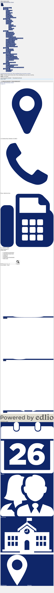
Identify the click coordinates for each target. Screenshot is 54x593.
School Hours (9, 22)
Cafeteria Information (10, 33)
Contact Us (5, 255)
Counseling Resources (10, 45)
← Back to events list (5, 81)
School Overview (9, 21)
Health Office (11, 28)
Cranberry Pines (9, 12)
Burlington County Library (11, 56)
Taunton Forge (9, 15)
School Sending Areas (10, 40)
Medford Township (10, 60)
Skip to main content (5, 1)
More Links (5, 258)
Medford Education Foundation (12, 59)
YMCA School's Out (10, 41)
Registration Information (11, 37)
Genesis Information (10, 34)
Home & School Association (12, 57)
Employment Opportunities (8, 257)
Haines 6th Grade (9, 16)
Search (2, 263)
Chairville (8, 11)
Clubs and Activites (10, 50)
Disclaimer (5, 256)
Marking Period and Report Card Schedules (15, 67)
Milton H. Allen (9, 10)
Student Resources (10, 49)
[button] (5, 9)
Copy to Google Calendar (6, 77)
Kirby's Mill (8, 14)
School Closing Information (11, 39)
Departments (8, 23)
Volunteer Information (10, 43)
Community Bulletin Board (11, 54)
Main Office (11, 25)
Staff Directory (9, 20)
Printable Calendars (10, 66)
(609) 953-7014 (7, 193)
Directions (29, 585)
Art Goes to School (10, 55)
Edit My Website (9, 70)
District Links (8, 71)
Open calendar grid (16, 81)
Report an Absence (10, 32)
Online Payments (9, 36)
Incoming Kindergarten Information (15, 38)
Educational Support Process (12, 46)
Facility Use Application (11, 62)
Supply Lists (8, 51)
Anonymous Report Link (11, 44)
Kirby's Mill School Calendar (12, 65)
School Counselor (12, 26)
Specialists (10, 29)
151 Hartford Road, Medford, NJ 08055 (9, 138)
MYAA (7, 61)
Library (10, 27)
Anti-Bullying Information (8, 252)
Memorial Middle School (11, 17)
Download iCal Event (17, 77)
